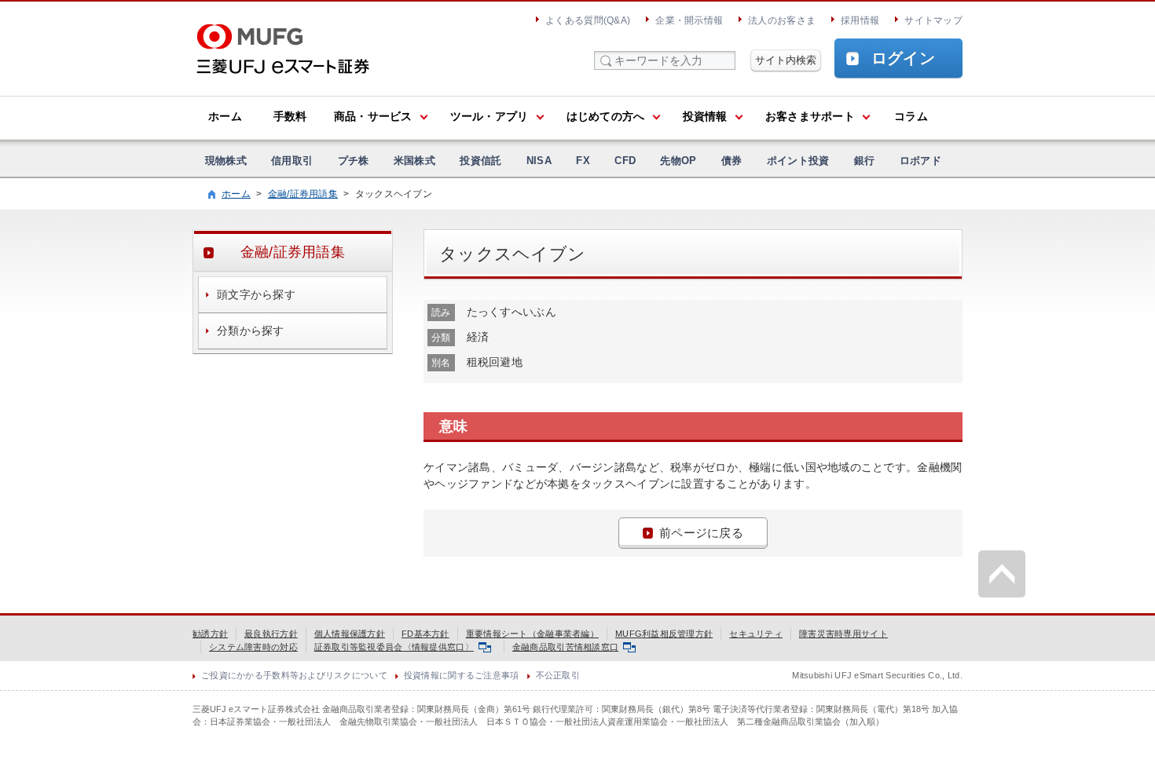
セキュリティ (756, 633)
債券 (731, 160)
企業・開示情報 (689, 20)
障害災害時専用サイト (843, 633)
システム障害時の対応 (253, 647)
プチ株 (353, 160)
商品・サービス (373, 116)
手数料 (290, 116)
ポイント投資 (798, 160)
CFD (625, 160)
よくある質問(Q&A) (587, 20)
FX (583, 160)
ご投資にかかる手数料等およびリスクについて (294, 675)
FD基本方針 (425, 633)
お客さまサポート (810, 116)
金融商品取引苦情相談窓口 (565, 647)
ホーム (225, 116)
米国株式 (414, 160)
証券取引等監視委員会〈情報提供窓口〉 (394, 647)
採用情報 (860, 20)
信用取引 (292, 160)
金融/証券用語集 (303, 193)
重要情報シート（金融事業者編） (532, 633)
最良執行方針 (271, 633)
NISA (539, 160)
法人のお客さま (782, 20)
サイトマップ (933, 20)
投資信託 (480, 160)
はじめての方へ (605, 116)
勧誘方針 (210, 633)
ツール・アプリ (489, 116)
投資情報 (705, 116)
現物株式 (226, 160)
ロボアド (920, 160)
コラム (911, 116)
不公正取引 (558, 675)
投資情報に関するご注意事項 (461, 675)
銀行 (864, 160)
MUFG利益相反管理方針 (664, 633)
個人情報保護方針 (349, 633)
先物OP (678, 160)
